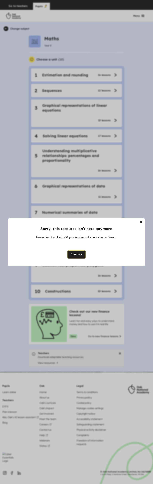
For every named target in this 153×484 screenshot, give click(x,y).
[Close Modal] (141, 222)
